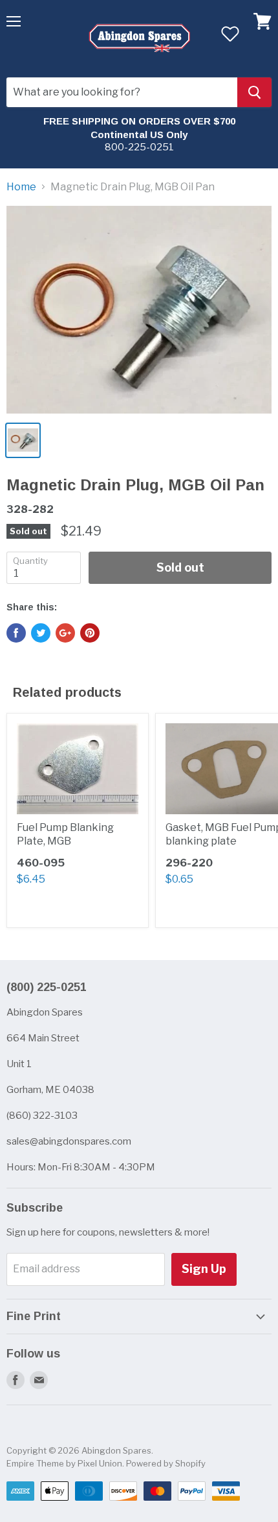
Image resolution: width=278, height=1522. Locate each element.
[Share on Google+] (65, 633)
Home (21, 187)
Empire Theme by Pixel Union (64, 1463)
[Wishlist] (230, 33)
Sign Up (204, 1269)
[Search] (254, 92)
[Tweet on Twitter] (40, 633)
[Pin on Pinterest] (90, 633)
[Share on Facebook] (16, 633)
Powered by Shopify (166, 1463)
